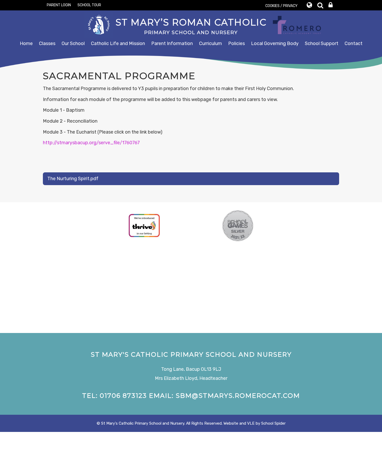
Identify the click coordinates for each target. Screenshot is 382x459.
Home (26, 43)
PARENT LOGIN (59, 5)
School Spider (273, 423)
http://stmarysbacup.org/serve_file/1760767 (91, 143)
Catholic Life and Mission (118, 43)
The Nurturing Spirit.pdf (72, 178)
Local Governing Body (275, 43)
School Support (321, 43)
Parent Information (172, 43)
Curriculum (210, 43)
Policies (236, 43)
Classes (47, 43)
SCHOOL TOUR (89, 5)
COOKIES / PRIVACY (281, 6)
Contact (354, 43)
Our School (73, 43)
